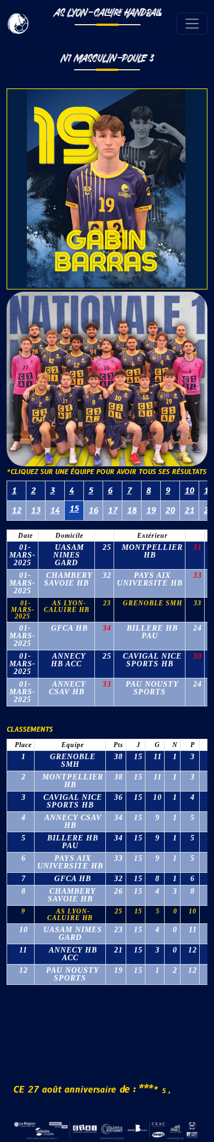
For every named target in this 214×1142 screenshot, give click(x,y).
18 (132, 510)
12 (16, 510)
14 (55, 510)
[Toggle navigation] (192, 24)
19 (151, 510)
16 (93, 510)
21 (189, 510)
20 (170, 510)
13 (36, 510)
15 (74, 509)
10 (189, 491)
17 (112, 510)
